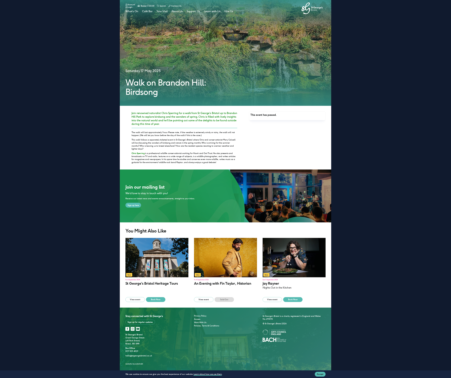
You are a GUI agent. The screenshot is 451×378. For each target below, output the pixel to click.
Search (162, 6)
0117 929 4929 (131, 351)
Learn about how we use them (208, 374)
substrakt (139, 364)
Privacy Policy (200, 316)
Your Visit (162, 11)
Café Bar (147, 11)
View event (135, 299)
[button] (156, 267)
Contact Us (176, 6)
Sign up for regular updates (140, 322)
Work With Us (200, 322)
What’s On (131, 11)
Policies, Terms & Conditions (206, 326)
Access (197, 319)
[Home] (312, 8)
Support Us (193, 11)
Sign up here (133, 205)
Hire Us (228, 11)
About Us (177, 11)
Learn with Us (212, 11)
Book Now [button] (155, 299)
